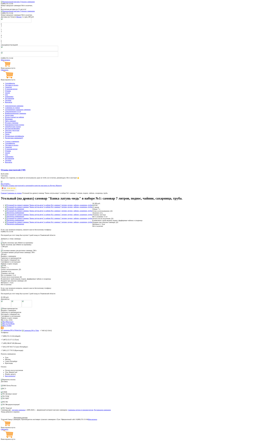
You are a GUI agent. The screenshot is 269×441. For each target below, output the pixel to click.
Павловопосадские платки (14, 125)
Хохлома (8, 132)
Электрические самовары (14, 106)
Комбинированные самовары (15, 113)
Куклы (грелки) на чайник (14, 117)
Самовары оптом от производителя (80, 410)
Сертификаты (10, 83)
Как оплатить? (10, 376)
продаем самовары (18, 410)
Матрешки (9, 119)
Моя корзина (5, 60)
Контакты (8, 102)
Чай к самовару (10, 121)
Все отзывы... (6, 184)
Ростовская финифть (12, 128)
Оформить (4, 70)
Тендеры (8, 100)
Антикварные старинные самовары (18, 109)
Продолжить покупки (21, 417)
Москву (19, 17)
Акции (7, 93)
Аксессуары (9, 115)
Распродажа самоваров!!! (14, 138)
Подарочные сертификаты (14, 136)
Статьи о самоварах (12, 141)
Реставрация (9, 98)
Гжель (7, 134)
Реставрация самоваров (102, 410)
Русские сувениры (11, 123)
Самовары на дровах (12, 108)
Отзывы (8, 91)
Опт (6, 95)
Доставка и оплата (11, 85)
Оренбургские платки (13, 126)
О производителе (11, 89)
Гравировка (9, 96)
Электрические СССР (13, 111)
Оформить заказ (6, 417)
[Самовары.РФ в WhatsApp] (11, 330)
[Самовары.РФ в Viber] (30, 330)
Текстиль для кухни (12, 130)
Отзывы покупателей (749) (13, 170)
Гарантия (8, 87)
